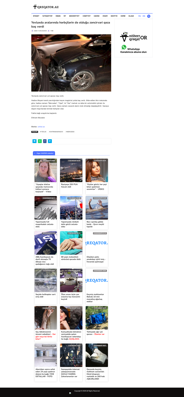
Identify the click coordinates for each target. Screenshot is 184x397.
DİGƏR (105, 16)
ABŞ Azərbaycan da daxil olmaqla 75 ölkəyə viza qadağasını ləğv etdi (45, 260)
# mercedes (70, 132)
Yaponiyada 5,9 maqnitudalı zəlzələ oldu (44, 224)
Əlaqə (131, 16)
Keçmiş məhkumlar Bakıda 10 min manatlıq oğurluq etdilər (95, 298)
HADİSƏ (96, 16)
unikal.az (41, 127)
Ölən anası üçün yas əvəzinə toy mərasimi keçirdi (70, 296)
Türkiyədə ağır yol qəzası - (95, 333)
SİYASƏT (36, 16)
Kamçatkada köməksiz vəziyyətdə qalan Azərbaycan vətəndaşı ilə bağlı (71, 335)
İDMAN (58, 16)
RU (139, 16)
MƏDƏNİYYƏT (74, 16)
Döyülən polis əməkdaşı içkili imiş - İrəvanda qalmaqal (96, 259)
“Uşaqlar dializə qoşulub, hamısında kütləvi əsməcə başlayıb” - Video (44, 188)
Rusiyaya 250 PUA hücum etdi (69, 185)
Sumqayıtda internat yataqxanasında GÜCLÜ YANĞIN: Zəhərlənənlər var (70, 373)
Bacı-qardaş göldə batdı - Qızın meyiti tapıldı (95, 224)
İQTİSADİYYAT (47, 16)
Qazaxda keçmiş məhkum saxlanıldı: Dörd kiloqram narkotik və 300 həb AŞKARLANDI (96, 374)
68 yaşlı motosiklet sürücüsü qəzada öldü (70, 258)
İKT (65, 16)
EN (144, 16)
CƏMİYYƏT (87, 16)
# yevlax (43, 132)
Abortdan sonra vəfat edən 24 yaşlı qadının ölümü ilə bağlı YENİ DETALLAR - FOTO (45, 373)
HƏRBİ (123, 16)
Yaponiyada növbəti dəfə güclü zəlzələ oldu (70, 224)
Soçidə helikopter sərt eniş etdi (45, 295)
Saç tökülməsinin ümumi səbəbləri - (46, 335)
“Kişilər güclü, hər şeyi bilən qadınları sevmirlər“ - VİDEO (97, 186)
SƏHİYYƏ (114, 16)
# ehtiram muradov (56, 132)
